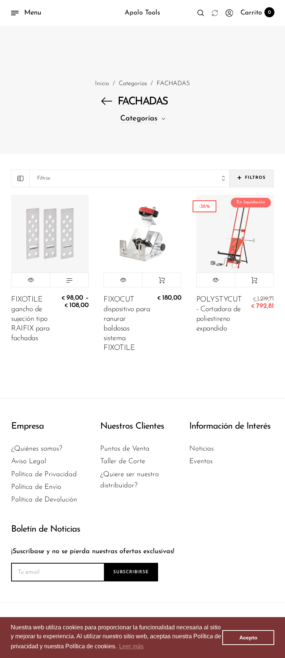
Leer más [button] (131, 646)
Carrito (255, 13)
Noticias (201, 448)
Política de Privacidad (44, 474)
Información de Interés (230, 426)
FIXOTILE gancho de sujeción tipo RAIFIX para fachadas (30, 319)
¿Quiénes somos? (36, 448)
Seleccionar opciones (69, 279)
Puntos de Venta (125, 448)
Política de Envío (36, 487)
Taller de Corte (122, 461)
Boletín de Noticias (45, 529)
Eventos (201, 461)
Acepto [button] (248, 638)
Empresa (27, 426)
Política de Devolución (44, 499)
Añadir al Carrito (161, 279)
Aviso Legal (28, 461)
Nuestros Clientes (132, 426)
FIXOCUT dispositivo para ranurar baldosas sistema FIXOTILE (127, 324)
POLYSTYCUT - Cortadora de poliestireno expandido (219, 314)
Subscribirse (131, 572)
